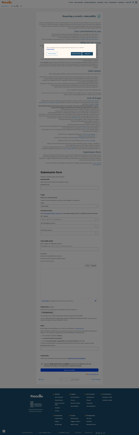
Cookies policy (50, 49)
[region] (70, 50)
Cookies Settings (52, 53)
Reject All (87, 53)
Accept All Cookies (76, 53)
